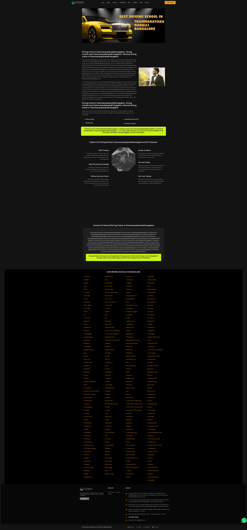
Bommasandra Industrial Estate (91, 391)
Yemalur (149, 340)
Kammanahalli (150, 480)
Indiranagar (108, 397)
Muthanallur (129, 413)
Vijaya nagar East (151, 302)
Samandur (149, 400)
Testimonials (122, 2)
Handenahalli (108, 324)
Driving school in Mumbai (129, 256)
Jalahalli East (108, 416)
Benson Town (87, 359)
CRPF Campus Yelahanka (90, 448)
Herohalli (107, 356)
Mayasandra (129, 375)
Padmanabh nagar (130, 451)
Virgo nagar (150, 311)
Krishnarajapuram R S (131, 295)
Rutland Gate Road (109, 327)
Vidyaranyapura (151, 298)
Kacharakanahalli (109, 445)
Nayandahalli (129, 435)
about (108, 2)
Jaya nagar (107, 429)
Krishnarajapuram (130, 298)
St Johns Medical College (153, 438)
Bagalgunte (86, 321)
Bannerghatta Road (88, 337)
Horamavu (107, 368)
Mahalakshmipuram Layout (132, 340)
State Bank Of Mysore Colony (154, 445)
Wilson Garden (151, 327)
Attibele (85, 311)
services (115, 2)
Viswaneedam (150, 314)
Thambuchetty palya (152, 467)
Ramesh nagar (150, 384)
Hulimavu (107, 381)
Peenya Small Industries (132, 467)
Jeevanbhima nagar (110, 432)
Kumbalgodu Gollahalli (131, 311)
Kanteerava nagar (109, 473)
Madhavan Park (130, 327)
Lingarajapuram (130, 324)
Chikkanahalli (87, 435)
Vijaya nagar (150, 305)
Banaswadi (86, 330)
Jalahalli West (108, 423)
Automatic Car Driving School (110, 256)
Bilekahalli (86, 378)
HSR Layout (108, 375)
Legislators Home (130, 321)
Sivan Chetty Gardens (152, 426)
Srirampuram (150, 435)
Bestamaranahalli (88, 362)
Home (103, 2)
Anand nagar (87, 295)
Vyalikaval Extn (151, 321)
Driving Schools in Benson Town (134, 403)
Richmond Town (151, 391)
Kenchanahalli (129, 279)
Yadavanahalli (150, 330)
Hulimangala (108, 378)
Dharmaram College (88, 467)
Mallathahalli (129, 349)
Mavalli (128, 372)
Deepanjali (86, 458)
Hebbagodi (107, 346)
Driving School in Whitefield (111, 333)
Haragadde (107, 343)
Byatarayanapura (88, 397)
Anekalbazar (87, 302)
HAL (106, 318)
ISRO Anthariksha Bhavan (111, 403)
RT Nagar (128, 470)
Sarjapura (149, 407)
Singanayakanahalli (152, 423)
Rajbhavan (150, 375)
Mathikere (128, 368)
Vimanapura (150, 308)
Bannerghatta (87, 340)
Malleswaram (129, 353)
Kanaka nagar (108, 464)
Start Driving (170, 2)
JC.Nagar (107, 410)
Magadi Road (129, 333)
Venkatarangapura (151, 289)
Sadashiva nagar (151, 394)
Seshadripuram (151, 413)
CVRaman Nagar (88, 400)
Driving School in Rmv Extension (134, 410)
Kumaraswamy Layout (131, 305)
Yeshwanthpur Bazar (152, 343)
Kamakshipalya (108, 461)
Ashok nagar (87, 308)
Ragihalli (128, 477)
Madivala (128, 330)
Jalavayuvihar (108, 426)
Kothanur (128, 292)
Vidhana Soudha (151, 292)
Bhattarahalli (87, 368)
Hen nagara (108, 353)
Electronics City (108, 295)
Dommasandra (108, 283)
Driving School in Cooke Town (112, 340)
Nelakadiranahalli (130, 438)
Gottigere (107, 311)
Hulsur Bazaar (108, 384)
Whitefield (149, 324)
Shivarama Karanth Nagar (111, 292)
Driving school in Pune (122, 258)
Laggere (128, 318)
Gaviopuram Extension (110, 302)
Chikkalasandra (87, 432)
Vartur (148, 286)
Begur (85, 353)
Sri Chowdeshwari (151, 429)
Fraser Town (108, 298)
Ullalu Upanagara (151, 279)
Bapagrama (86, 343)
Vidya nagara (150, 295)
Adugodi (86, 283)
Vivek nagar (150, 318)
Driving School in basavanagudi (134, 400)
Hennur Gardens (151, 353)
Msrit (127, 391)
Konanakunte (129, 286)
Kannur (107, 470)
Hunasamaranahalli (109, 388)
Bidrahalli (86, 375)
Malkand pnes (129, 346)
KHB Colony (108, 438)
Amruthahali (87, 292)
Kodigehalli (128, 283)
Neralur (128, 442)
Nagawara (128, 426)
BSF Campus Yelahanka (89, 394)
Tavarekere (150, 464)
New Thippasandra (130, 445)
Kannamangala (108, 467)
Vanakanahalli (150, 283)
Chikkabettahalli (87, 423)
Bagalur (85, 324)
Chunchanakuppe (88, 442)
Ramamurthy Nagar (152, 381)
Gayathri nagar (108, 305)
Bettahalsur (86, 365)
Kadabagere (108, 448)
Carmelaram (87, 403)
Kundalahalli (129, 314)
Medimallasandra (130, 378)
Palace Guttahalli (130, 454)
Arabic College (87, 305)
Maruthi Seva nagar (131, 365)
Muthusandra (129, 416)
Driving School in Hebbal (153, 356)
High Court (107, 359)
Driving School (94, 256)
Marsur (128, 362)
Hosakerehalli (108, 372)
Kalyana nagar (108, 458)
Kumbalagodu (129, 308)
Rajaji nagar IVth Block (152, 365)
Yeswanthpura (150, 346)
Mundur (128, 394)
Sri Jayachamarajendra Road (154, 432)
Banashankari (87, 327)
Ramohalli (149, 388)
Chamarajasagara (88, 407)
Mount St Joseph (130, 388)
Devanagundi (87, 461)
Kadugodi (107, 451)
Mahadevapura (130, 337)
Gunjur (106, 314)
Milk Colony (129, 384)
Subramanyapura (151, 448)
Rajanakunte (150, 368)
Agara (85, 286)
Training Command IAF (153, 477)
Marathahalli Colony (131, 359)
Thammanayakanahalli (152, 470)
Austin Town (87, 318)
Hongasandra (108, 362)
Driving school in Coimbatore (140, 258)
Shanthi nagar (150, 416)
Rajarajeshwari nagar (152, 372)
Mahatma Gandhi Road (131, 343)
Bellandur (86, 356)
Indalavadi (107, 394)
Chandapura (87, 413)
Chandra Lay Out (88, 416)
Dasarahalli (86, 454)
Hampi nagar (108, 321)
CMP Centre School (88, 445)
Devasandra (87, 464)
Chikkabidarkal (87, 426)
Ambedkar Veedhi (109, 289)
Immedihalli (107, 391)
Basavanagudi (87, 346)
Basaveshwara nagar (89, 349)
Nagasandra (129, 423)
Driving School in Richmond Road (134, 407)
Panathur (128, 461)
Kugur (127, 302)
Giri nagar (107, 308)
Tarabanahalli (150, 454)
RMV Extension (130, 473)
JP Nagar (107, 407)
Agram (85, 289)
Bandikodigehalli (87, 333)
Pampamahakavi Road (131, 458)
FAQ (129, 2)
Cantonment (87, 276)
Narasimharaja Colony (131, 432)
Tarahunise (150, 458)
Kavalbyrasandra (130, 448)
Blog (141, 2)
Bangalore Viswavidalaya (90, 381)
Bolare (85, 384)
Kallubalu (107, 454)
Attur (85, 314)
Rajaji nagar (150, 362)
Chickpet (86, 419)
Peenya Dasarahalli (131, 464)
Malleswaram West (130, 356)
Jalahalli (107, 419)
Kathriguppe (129, 276)
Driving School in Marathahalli (112, 330)
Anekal (85, 298)
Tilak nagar (150, 473)
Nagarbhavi (129, 419)
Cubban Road (87, 451)
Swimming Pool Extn (152, 451)
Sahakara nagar (151, 397)
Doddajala (86, 473)
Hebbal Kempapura (109, 349)
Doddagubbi (87, 470)
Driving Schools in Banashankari (155, 349)
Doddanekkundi (109, 276)
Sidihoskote (150, 419)
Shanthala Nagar (151, 359)
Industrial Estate (109, 400)
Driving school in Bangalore (148, 256)
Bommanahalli (87, 388)
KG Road (107, 442)
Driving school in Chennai (105, 258)
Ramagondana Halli (152, 378)
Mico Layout (129, 381)
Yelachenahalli (150, 333)
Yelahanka (86, 279)
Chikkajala (86, 429)
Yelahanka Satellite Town (153, 337)
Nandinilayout (129, 429)
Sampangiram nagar (152, 403)
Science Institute (151, 410)
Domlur (107, 279)
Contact (147, 2)
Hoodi (106, 365)
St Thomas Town (151, 442)
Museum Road (129, 397)
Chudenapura (87, 438)
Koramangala (129, 289)
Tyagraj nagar (150, 276)
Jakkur (106, 413)
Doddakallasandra (88, 477)
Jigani (106, 435)
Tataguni (149, 461)
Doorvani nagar (109, 286)
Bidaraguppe (87, 372)
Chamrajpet (86, 410)
